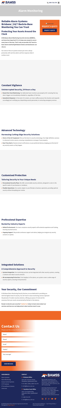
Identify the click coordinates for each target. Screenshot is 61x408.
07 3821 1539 (26, 383)
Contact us (24, 304)
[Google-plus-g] (49, 399)
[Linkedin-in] (43, 399)
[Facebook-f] (46, 399)
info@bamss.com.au (28, 386)
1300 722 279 (53, 2)
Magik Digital (11, 405)
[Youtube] (52, 399)
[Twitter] (55, 399)
